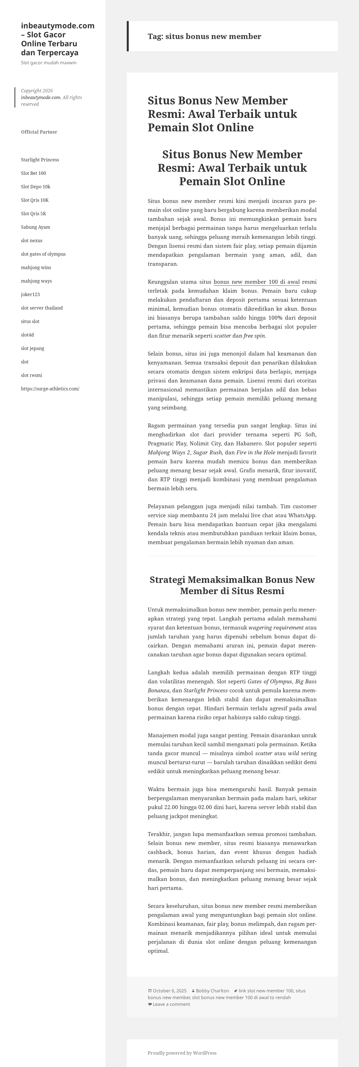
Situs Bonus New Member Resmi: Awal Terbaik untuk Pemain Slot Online (222, 113)
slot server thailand (42, 308)
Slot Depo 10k (35, 187)
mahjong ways (36, 281)
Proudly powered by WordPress (182, 1053)
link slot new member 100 (266, 991)
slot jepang (32, 348)
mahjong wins (36, 267)
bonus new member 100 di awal (257, 281)
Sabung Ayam (35, 227)
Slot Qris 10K (35, 200)
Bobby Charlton (212, 991)
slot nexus (31, 240)
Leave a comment (171, 1004)
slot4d (27, 335)
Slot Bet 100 (33, 173)
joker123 (30, 294)
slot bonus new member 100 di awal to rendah (241, 997)
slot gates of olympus (43, 254)
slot (25, 362)
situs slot (30, 321)
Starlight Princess (40, 160)
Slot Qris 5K (33, 213)
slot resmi (31, 375)
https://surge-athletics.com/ (50, 389)
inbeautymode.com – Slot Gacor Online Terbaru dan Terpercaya (58, 39)
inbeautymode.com (40, 97)
